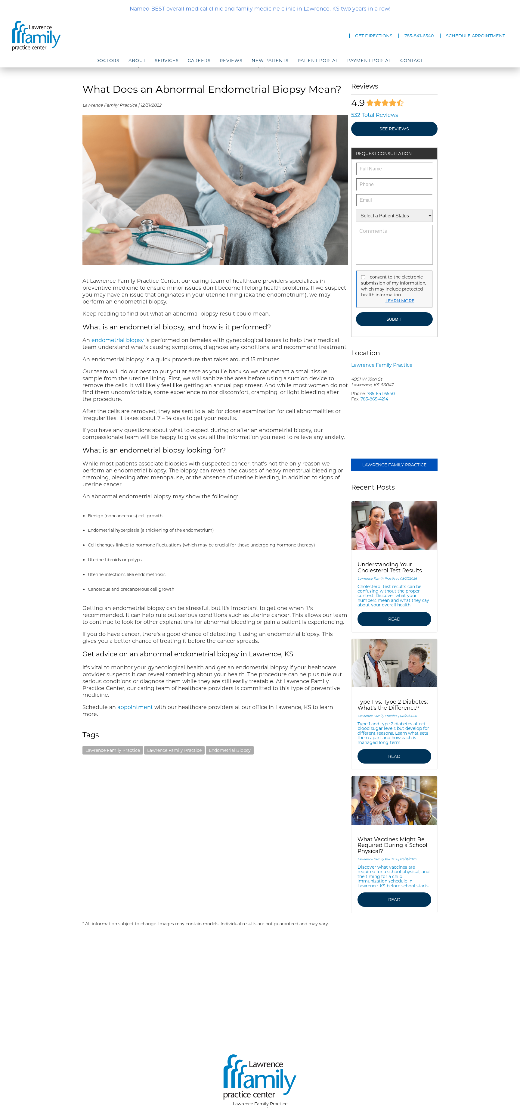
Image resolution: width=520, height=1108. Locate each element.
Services (167, 60)
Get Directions (373, 36)
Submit (394, 319)
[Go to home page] (86, 36)
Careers (199, 60)
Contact (411, 60)
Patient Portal (318, 60)
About (137, 60)
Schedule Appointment (475, 36)
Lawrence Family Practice (112, 750)
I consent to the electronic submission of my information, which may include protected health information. (393, 285)
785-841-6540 (419, 36)
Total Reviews (374, 115)
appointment (135, 707)
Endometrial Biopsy (230, 750)
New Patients (270, 60)
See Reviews (394, 129)
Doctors (107, 60)
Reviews (231, 60)
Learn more (399, 300)
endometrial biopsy (117, 340)
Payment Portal (369, 60)
